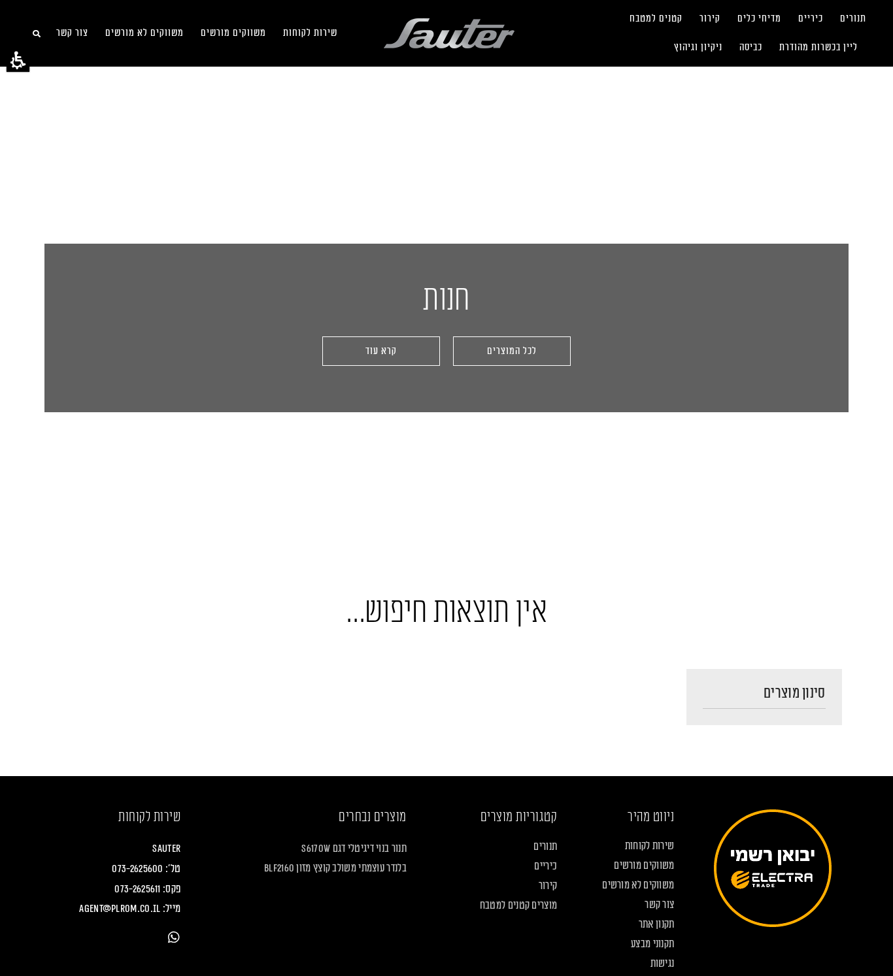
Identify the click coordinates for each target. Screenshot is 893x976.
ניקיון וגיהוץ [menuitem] (698, 47)
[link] (173, 937)
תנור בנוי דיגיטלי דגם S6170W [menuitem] (353, 848)
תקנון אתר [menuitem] (656, 924)
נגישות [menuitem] (662, 963)
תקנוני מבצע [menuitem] (652, 944)
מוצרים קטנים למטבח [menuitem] (518, 905)
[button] (18, 60)
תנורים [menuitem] (853, 18)
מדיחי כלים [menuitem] (759, 18)
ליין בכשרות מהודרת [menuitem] (818, 47)
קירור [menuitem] (709, 18)
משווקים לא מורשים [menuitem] (144, 33)
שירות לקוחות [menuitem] (310, 33)
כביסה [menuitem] (750, 47)
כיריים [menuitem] (810, 18)
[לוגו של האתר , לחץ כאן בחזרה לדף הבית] (449, 33)
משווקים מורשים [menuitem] (233, 33)
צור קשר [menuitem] (72, 33)
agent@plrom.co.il (119, 908)
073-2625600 (137, 868)
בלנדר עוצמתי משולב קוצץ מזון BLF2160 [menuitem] (335, 868)
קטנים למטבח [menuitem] (656, 18)
